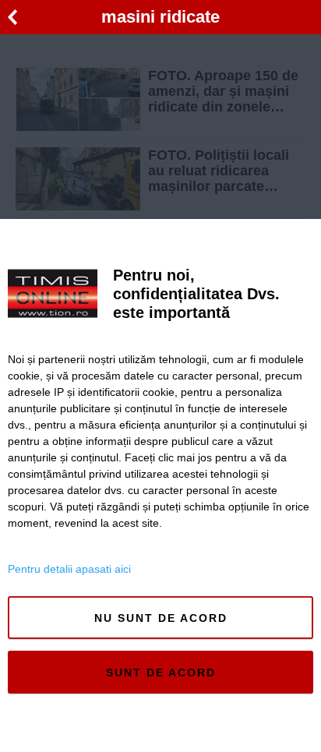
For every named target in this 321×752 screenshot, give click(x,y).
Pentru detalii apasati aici (69, 569)
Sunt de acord (161, 672)
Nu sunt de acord (161, 618)
